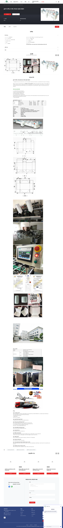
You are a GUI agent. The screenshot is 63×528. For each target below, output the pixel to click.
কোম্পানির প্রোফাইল (22, 510)
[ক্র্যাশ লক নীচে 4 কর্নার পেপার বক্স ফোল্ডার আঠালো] (50, 14)
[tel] (14, 486)
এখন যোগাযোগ (32, 502)
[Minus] (60, 506)
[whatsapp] (12, 486)
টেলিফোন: (31, 497)
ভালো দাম (7, 14)
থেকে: (30, 492)
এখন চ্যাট (16, 14)
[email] (9, 486)
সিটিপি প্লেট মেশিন (33, 510)
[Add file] (44, 527)
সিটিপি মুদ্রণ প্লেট (33, 512)
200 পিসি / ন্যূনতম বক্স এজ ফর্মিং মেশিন (31, 449)
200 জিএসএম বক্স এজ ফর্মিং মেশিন (20, 449)
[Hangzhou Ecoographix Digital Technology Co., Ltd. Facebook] (4, 517)
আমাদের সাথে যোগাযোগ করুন (23, 515)
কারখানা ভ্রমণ (21, 512)
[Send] (60, 527)
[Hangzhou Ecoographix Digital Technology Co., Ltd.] (6, 1)
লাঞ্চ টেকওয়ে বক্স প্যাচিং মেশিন (11, 449)
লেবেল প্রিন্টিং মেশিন (33, 514)
